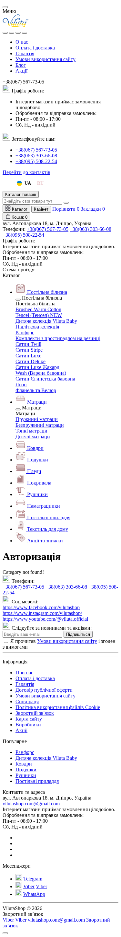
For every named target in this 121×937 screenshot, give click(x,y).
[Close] (5, 7)
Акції (21, 71)
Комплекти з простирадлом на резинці (57, 338)
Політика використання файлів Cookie (57, 707)
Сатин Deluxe (30, 361)
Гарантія (24, 53)
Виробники (28, 724)
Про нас (24, 672)
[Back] (18, 300)
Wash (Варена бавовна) (40, 373)
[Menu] (5, 33)
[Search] (11, 33)
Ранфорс (24, 332)
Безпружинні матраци (39, 425)
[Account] (24, 33)
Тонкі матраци (31, 430)
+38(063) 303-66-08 (36, 155)
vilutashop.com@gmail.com (31, 803)
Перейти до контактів (26, 172)
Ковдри (23, 763)
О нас (21, 42)
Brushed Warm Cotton (38, 309)
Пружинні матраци (36, 419)
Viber (29, 886)
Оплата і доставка (35, 47)
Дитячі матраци (32, 436)
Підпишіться (78, 634)
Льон (21, 384)
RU (40, 183)
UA (28, 183)
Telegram (32, 878)
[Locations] (18, 33)
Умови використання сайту (45, 59)
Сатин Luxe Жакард (37, 367)
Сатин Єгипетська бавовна (45, 378)
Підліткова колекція (37, 326)
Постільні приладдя (37, 781)
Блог (20, 65)
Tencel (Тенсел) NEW (38, 315)
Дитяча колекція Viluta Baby (46, 321)
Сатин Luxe (28, 355)
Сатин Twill (28, 344)
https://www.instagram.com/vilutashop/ (42, 613)
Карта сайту (28, 719)
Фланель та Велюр (35, 390)
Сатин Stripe (29, 350)
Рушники (25, 775)
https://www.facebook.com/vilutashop (41, 607)
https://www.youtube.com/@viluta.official (45, 619)
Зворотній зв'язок (34, 713)
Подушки (25, 769)
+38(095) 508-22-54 (36, 161)
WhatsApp (34, 894)
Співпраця (27, 701)
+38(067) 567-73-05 (36, 150)
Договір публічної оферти (44, 690)
